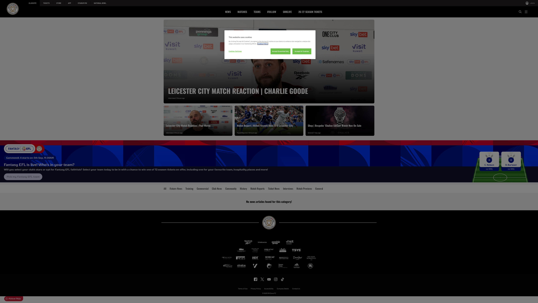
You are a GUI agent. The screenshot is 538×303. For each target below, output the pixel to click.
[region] (270, 44)
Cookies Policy (263, 44)
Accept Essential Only (280, 51)
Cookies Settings (235, 51)
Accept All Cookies (302, 51)
